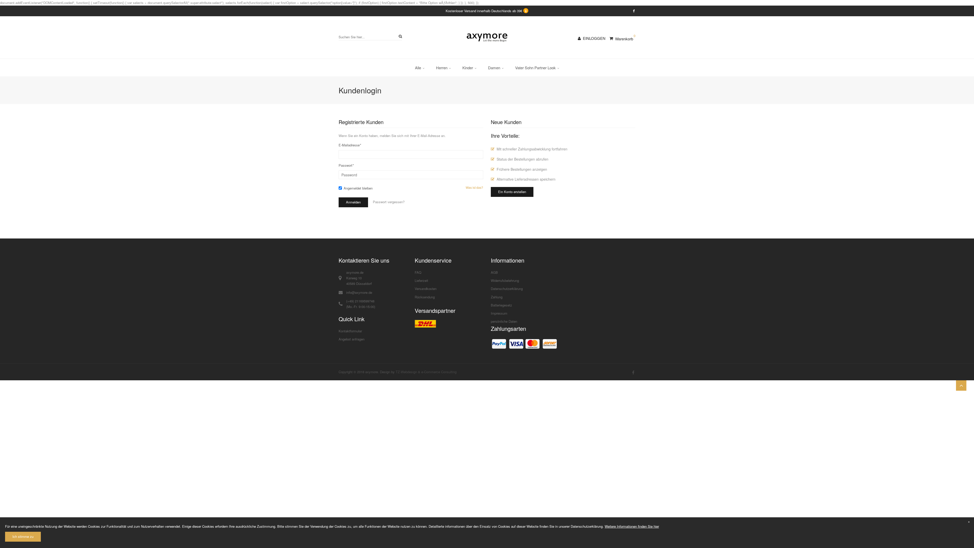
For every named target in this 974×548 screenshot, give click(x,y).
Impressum (499, 313)
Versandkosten (426, 288)
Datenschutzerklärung (507, 288)
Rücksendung (425, 297)
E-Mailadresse (350, 145)
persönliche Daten (504, 321)
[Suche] (399, 36)
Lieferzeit (421, 280)
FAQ (418, 272)
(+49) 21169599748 (360, 301)
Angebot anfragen (351, 339)
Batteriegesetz (501, 305)
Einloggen (594, 38)
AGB (494, 272)
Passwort (346, 165)
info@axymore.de (359, 292)
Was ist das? (474, 187)
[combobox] (370, 36)
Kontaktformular (350, 331)
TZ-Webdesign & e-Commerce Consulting (426, 371)
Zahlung (496, 297)
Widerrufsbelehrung (505, 280)
